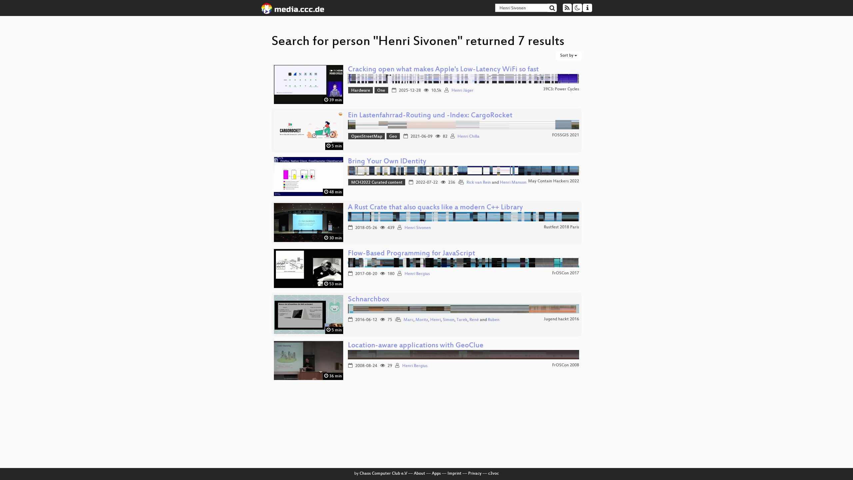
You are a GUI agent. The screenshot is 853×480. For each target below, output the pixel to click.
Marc (409, 320)
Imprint (454, 473)
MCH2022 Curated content (377, 182)
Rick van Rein (478, 182)
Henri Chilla (468, 136)
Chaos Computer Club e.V (383, 473)
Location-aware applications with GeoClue (415, 346)
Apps (436, 473)
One (381, 90)
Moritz (422, 320)
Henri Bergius (417, 274)
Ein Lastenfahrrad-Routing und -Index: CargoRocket (430, 116)
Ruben (493, 320)
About (419, 473)
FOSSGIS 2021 (565, 135)
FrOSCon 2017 (565, 273)
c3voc (493, 473)
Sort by (567, 55)
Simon (448, 320)
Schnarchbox (368, 300)
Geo (393, 136)
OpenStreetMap (366, 136)
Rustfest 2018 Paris (561, 227)
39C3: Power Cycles (561, 89)
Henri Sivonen (418, 228)
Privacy (474, 473)
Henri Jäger (462, 90)
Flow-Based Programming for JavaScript (411, 254)
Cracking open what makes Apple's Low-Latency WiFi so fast (443, 70)
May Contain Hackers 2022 (553, 181)
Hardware (360, 90)
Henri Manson (513, 182)
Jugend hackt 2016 (561, 319)
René (474, 320)
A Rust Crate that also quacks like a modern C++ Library (435, 208)
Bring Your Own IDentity (387, 162)
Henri (435, 320)
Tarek (461, 320)
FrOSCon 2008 (565, 365)
